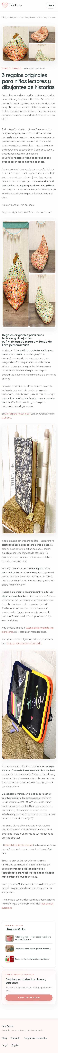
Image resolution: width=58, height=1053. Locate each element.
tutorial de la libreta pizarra (18, 845)
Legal (5, 1045)
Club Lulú (6, 417)
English (15, 1045)
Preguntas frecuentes (35, 1038)
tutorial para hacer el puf (17, 413)
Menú (51, 5)
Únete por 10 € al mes (29, 997)
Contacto (15, 1038)
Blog (4, 17)
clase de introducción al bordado (23, 643)
